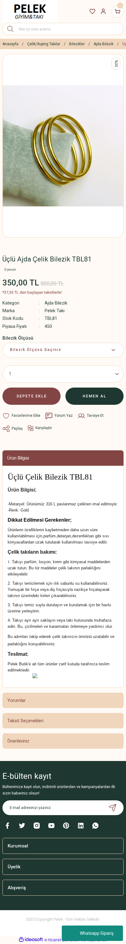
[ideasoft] (31, 939)
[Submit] (113, 807)
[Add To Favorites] (21, 416)
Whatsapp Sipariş (96, 933)
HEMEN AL (94, 396)
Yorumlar (16, 700)
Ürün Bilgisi (18, 458)
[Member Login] (103, 11)
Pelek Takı (55, 310)
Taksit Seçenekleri (25, 720)
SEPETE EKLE (32, 396)
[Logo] (29, 11)
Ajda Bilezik (56, 303)
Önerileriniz (18, 741)
